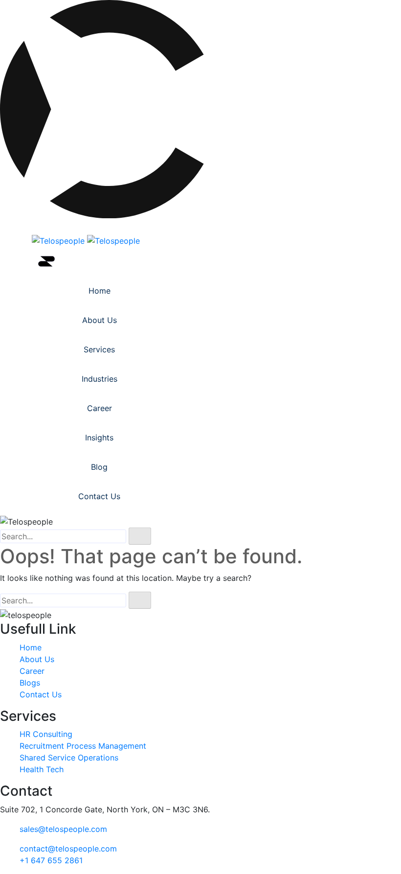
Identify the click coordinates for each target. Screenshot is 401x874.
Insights (99, 437)
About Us (99, 320)
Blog (99, 467)
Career (99, 408)
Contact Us (99, 496)
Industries (99, 379)
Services (99, 349)
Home (100, 291)
